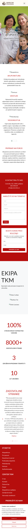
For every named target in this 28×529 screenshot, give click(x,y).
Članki (4, 487)
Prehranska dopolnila (8, 461)
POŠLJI (6, 222)
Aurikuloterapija (7, 469)
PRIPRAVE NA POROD (14, 148)
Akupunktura (6, 452)
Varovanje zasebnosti (8, 495)
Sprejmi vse (14, 518)
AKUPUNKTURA (14, 76)
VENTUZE (14, 96)
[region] (14, 516)
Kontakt (4, 481)
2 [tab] (12, 441)
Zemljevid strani (7, 492)
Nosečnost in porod (8, 458)
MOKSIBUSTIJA (14, 120)
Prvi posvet (5, 455)
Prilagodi (14, 522)
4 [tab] (15, 441)
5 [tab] (17, 441)
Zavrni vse (14, 526)
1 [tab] (11, 441)
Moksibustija (6, 463)
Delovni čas (5, 484)
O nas (4, 479)
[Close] (26, 505)
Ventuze (4, 466)
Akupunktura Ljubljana (9, 490)
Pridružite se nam (14, 249)
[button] (2, 419)
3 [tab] (14, 441)
